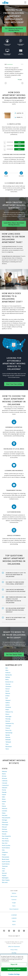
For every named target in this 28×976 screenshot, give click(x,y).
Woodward (8, 746)
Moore (7, 714)
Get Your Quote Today (14, 654)
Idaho (3, 797)
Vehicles (14, 893)
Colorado (4, 783)
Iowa (3, 803)
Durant (7, 691)
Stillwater (8, 739)
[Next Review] (22, 83)
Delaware (4, 787)
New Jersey (5, 838)
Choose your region (13, 935)
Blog (14, 924)
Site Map (14, 952)
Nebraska (4, 831)
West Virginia (5, 880)
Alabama (4, 771)
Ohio (3, 850)
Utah (3, 871)
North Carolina (6, 845)
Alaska (4, 773)
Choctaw (7, 684)
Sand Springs (8, 732)
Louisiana (4, 810)
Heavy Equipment (14, 909)
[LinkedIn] (24, 931)
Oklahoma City (9, 723)
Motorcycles (14, 896)
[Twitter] (14, 931)
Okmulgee (8, 725)
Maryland (4, 815)
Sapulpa (7, 735)
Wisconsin (5, 882)
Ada (6, 668)
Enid (6, 698)
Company (14, 915)
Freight (14, 902)
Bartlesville (8, 675)
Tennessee (5, 866)
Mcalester (8, 707)
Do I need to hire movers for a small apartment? (15, 583)
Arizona (4, 776)
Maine (3, 813)
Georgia (4, 792)
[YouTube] (19, 931)
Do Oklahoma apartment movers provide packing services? (15, 610)
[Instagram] (9, 931)
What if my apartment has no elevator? (15, 618)
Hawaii (4, 794)
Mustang (7, 718)
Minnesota (5, 822)
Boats (14, 905)
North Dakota (6, 847)
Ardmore (7, 672)
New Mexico (5, 840)
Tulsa (6, 744)
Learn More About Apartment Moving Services (14, 224)
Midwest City (9, 712)
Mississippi (5, 824)
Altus (6, 670)
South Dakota (5, 864)
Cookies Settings (14, 974)
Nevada (4, 834)
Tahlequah (8, 742)
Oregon (4, 854)
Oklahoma (5, 852)
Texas (3, 868)
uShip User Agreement (14, 946)
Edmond (7, 693)
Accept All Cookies (14, 969)
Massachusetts (6, 817)
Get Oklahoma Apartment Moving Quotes (14, 29)
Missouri (4, 827)
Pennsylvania (5, 857)
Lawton (7, 705)
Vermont (4, 873)
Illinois (4, 799)
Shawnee (7, 737)
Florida (4, 790)
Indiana (4, 801)
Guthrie (7, 702)
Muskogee (8, 716)
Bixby (7, 679)
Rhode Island (5, 859)
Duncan (7, 688)
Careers (14, 918)
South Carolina (6, 861)
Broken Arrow (9, 681)
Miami (7, 709)
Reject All (14, 964)
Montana (4, 829)
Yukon (7, 749)
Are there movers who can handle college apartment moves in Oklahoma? (16, 599)
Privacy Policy (14, 949)
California (4, 780)
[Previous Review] (5, 83)
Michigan (4, 820)
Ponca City (8, 730)
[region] (14, 965)
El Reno (7, 695)
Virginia (4, 875)
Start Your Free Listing (14, 384)
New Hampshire (6, 836)
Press (14, 921)
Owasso (7, 728)
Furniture (14, 899)
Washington (5, 877)
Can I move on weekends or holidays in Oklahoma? (16, 590)
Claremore (8, 686)
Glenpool (7, 700)
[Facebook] (4, 931)
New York (4, 843)
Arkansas (4, 778)
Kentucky (4, 808)
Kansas (4, 806)
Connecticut (5, 785)
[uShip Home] (5, 2)
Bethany (7, 677)
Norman (7, 721)
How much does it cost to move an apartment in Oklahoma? (16, 574)
